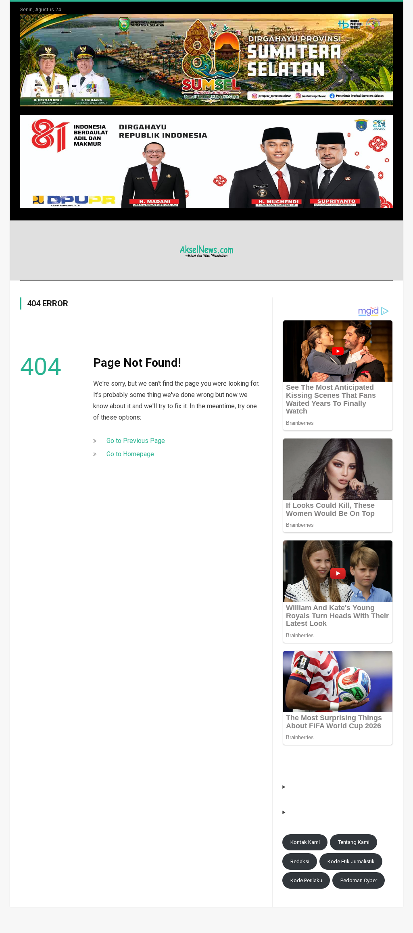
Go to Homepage (130, 454)
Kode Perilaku (306, 880)
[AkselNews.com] (206, 250)
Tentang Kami (353, 842)
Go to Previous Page (135, 441)
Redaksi (299, 861)
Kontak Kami (305, 842)
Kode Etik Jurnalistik (351, 861)
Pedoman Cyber (358, 880)
